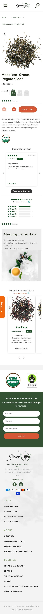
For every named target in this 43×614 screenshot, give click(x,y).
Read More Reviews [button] (21, 191)
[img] (12, 156)
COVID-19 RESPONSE (13, 592)
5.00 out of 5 (27, 200)
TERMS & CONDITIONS (13, 576)
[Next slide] (39, 172)
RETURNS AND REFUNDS (14, 566)
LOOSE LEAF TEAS (12, 506)
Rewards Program (13, 546)
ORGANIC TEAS (10, 512)
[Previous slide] (3, 172)
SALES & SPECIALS (12, 522)
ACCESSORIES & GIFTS (13, 517)
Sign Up (21, 436)
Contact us (17, 480)
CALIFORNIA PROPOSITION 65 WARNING (21, 586)
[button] (5, 5)
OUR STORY (9, 536)
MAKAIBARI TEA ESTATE (14, 541)
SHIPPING (8, 571)
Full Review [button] (12, 183)
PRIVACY (7, 581)
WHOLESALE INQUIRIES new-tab (18, 552)
